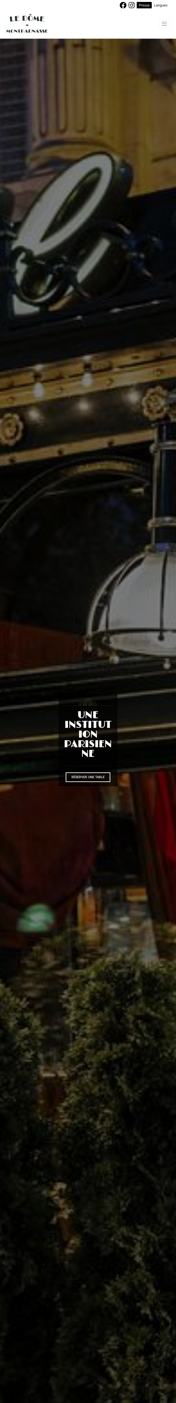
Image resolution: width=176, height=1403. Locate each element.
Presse (144, 5)
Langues (160, 5)
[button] (88, 777)
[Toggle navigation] (164, 24)
